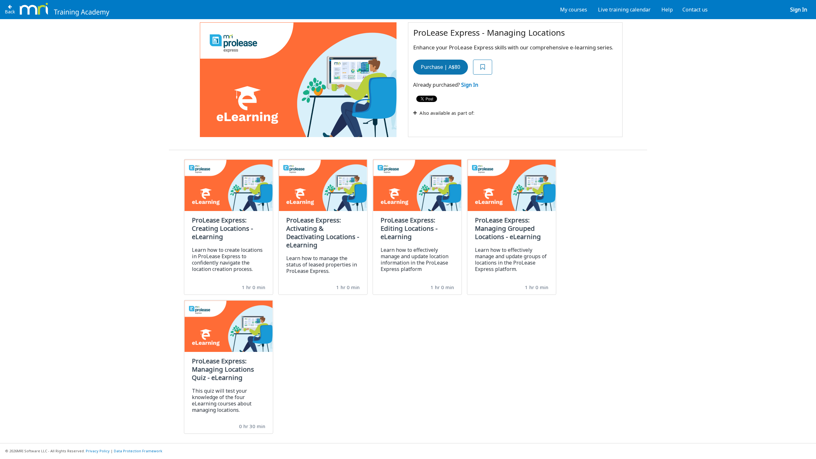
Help (667, 9)
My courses (573, 9)
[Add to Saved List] (482, 67)
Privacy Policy (98, 450)
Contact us (695, 9)
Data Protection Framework (138, 450)
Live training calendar (624, 9)
